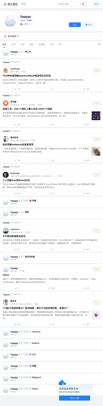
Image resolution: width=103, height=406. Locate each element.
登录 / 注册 (74, 398)
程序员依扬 (30, 256)
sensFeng (15, 68)
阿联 (27, 212)
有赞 (34, 200)
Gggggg (14, 51)
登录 (96, 4)
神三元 (28, 51)
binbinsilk (15, 173)
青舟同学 (14, 137)
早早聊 (13, 102)
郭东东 (13, 301)
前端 (34, 365)
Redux (35, 388)
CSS (34, 354)
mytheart (14, 229)
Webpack (36, 377)
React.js (36, 331)
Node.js (35, 343)
